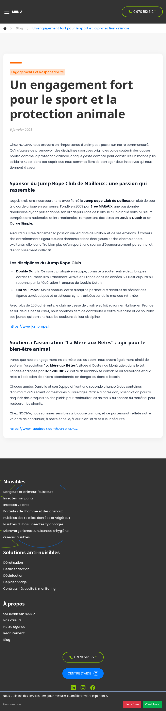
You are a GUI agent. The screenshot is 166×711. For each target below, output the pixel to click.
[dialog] (83, 701)
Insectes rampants (18, 498)
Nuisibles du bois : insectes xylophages (33, 524)
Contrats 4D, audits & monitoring (29, 588)
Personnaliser (12, 704)
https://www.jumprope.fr (30, 326)
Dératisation (13, 562)
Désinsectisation (16, 569)
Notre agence (14, 626)
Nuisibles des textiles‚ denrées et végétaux (36, 517)
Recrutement (14, 633)
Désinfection (13, 575)
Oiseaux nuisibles (16, 537)
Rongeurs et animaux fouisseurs (28, 491)
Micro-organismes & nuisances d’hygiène (36, 530)
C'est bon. (152, 704)
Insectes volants (16, 504)
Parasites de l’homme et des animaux (33, 511)
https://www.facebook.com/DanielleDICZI (44, 428)
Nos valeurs (12, 620)
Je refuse (132, 704)
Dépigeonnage (15, 582)
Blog (19, 28)
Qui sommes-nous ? (19, 613)
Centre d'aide (79, 673)
